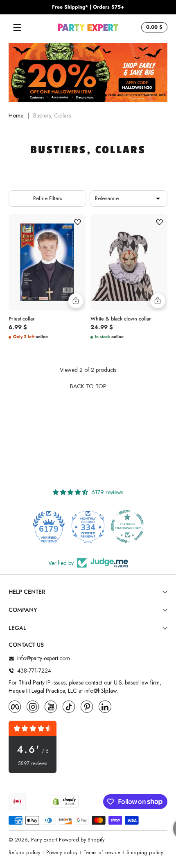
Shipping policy (144, 852)
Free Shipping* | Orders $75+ (88, 7)
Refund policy (24, 852)
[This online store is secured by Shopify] (64, 801)
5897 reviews (32, 763)
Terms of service (101, 852)
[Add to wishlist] (77, 222)
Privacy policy (61, 852)
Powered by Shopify (81, 840)
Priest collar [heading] (22, 319)
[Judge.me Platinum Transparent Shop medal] (127, 526)
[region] (88, 7)
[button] (153, 27)
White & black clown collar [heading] (120, 319)
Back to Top (88, 386)
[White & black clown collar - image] (128, 262)
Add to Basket (75, 300)
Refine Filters (47, 198)
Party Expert (44, 840)
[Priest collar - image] (47, 262)
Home (16, 116)
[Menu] (17, 27)
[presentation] (47, 317)
